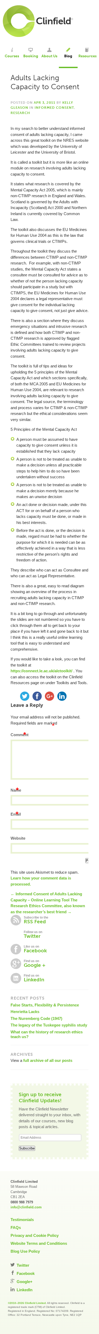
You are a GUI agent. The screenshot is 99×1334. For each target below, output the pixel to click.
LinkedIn (24, 1290)
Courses (12, 56)
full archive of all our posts (47, 1060)
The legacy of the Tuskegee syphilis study (49, 1025)
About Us (49, 56)
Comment (20, 735)
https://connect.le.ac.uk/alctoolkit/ (41, 671)
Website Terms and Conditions (39, 1243)
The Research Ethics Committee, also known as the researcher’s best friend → (48, 906)
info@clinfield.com (26, 1207)
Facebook (25, 1273)
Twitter (22, 1265)
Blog (68, 56)
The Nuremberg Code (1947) (36, 1018)
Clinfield (53, 21)
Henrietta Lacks (25, 1011)
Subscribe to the (36, 920)
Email (16, 814)
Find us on (34, 963)
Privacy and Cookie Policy (35, 1235)
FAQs (16, 1227)
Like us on (35, 949)
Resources (87, 56)
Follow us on (33, 934)
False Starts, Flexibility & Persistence (45, 1005)
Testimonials (22, 1219)
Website (18, 838)
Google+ (24, 1281)
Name (16, 790)
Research (20, 113)
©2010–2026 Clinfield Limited (27, 1303)
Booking (30, 56)
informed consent (54, 108)
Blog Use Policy (25, 1251)
